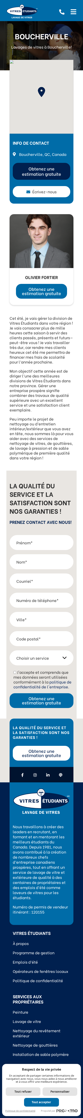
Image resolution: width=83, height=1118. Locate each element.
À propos (21, 943)
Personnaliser (60, 1091)
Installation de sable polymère (41, 1054)
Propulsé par (48, 1110)
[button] (41, 92)
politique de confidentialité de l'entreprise (42, 684)
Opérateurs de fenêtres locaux (40, 971)
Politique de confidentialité (38, 980)
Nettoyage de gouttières (35, 1045)
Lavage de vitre (27, 1021)
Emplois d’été (25, 962)
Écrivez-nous (44, 191)
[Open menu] (73, 11)
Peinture (20, 1012)
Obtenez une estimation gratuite (41, 171)
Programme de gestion (33, 952)
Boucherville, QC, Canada (42, 154)
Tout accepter (41, 1102)
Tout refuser (23, 1091)
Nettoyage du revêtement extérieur (36, 1033)
